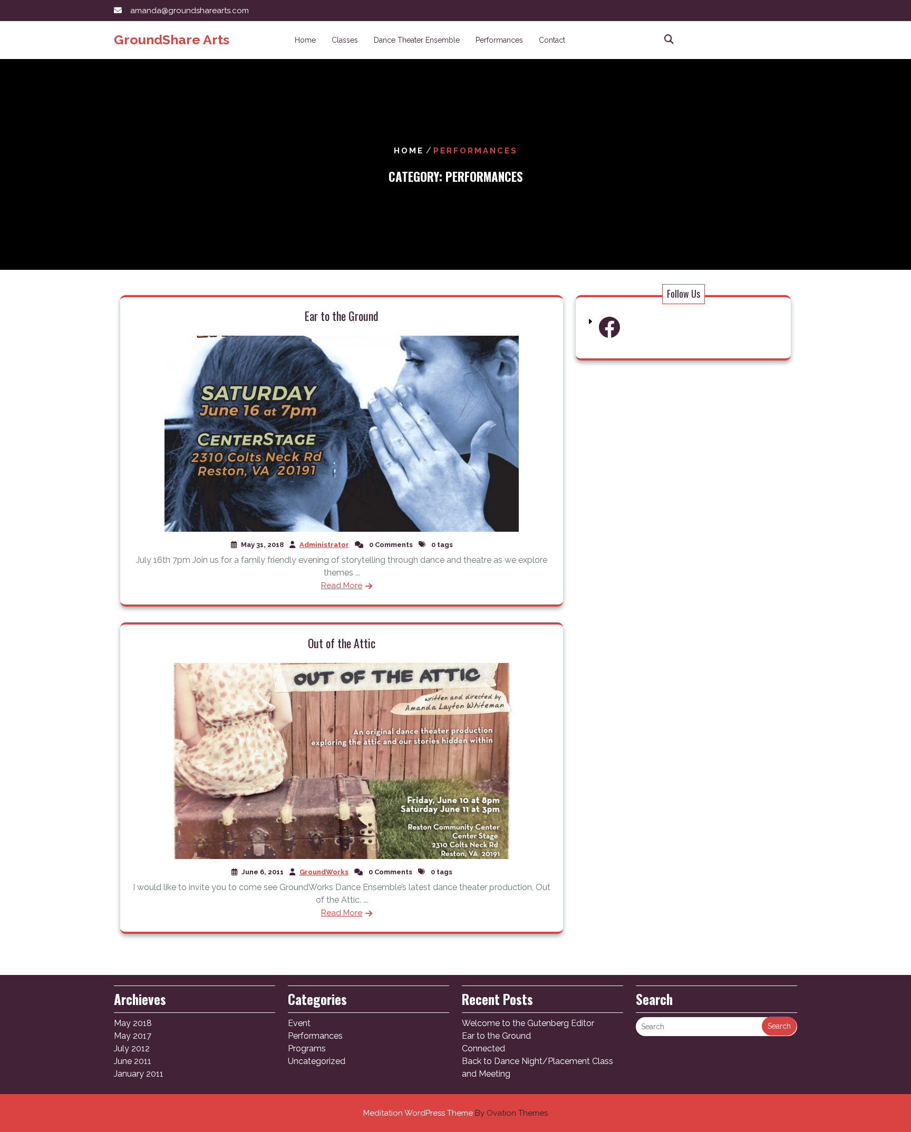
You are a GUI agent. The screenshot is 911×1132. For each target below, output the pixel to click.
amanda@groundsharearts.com (189, 10)
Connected (483, 1048)
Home (305, 40)
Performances (499, 40)
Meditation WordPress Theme (455, 1113)
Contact (552, 40)
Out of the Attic (341, 643)
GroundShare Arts (171, 39)
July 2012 (132, 1048)
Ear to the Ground (342, 315)
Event (299, 1023)
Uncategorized (316, 1061)
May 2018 (133, 1023)
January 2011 (138, 1074)
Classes (345, 40)
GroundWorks (323, 872)
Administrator (324, 545)
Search (779, 1026)
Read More (341, 585)
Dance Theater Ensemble (417, 40)
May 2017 (132, 1036)
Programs (307, 1048)
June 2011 (132, 1061)
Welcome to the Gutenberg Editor (528, 1023)
